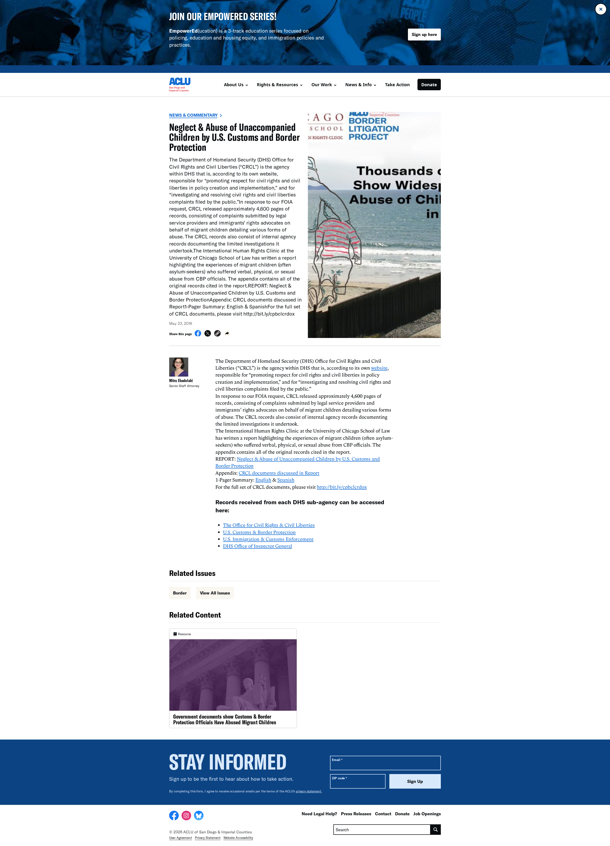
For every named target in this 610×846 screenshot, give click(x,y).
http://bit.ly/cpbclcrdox (342, 487)
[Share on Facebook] (198, 335)
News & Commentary (193, 115)
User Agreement (180, 838)
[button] (217, 334)
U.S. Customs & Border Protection (259, 532)
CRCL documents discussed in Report (279, 473)
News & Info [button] (358, 84)
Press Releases (356, 813)
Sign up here (424, 34)
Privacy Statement (208, 838)
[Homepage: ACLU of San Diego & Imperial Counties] (186, 85)
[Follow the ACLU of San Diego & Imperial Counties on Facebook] (174, 816)
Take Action (397, 84)
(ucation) (193, 31)
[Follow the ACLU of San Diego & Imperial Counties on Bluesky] (198, 816)
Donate (429, 84)
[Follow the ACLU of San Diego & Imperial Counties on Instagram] (186, 816)
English (263, 480)
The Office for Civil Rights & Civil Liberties (269, 525)
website (379, 368)
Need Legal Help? (319, 813)
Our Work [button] (321, 84)
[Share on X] (207, 335)
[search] (436, 829)
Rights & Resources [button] (277, 84)
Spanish (285, 480)
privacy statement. (309, 791)
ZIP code (339, 778)
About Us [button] (234, 84)
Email (337, 760)
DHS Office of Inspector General (257, 546)
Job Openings (427, 813)
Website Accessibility (238, 838)
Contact (383, 813)
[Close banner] (601, 9)
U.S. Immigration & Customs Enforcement (268, 539)
